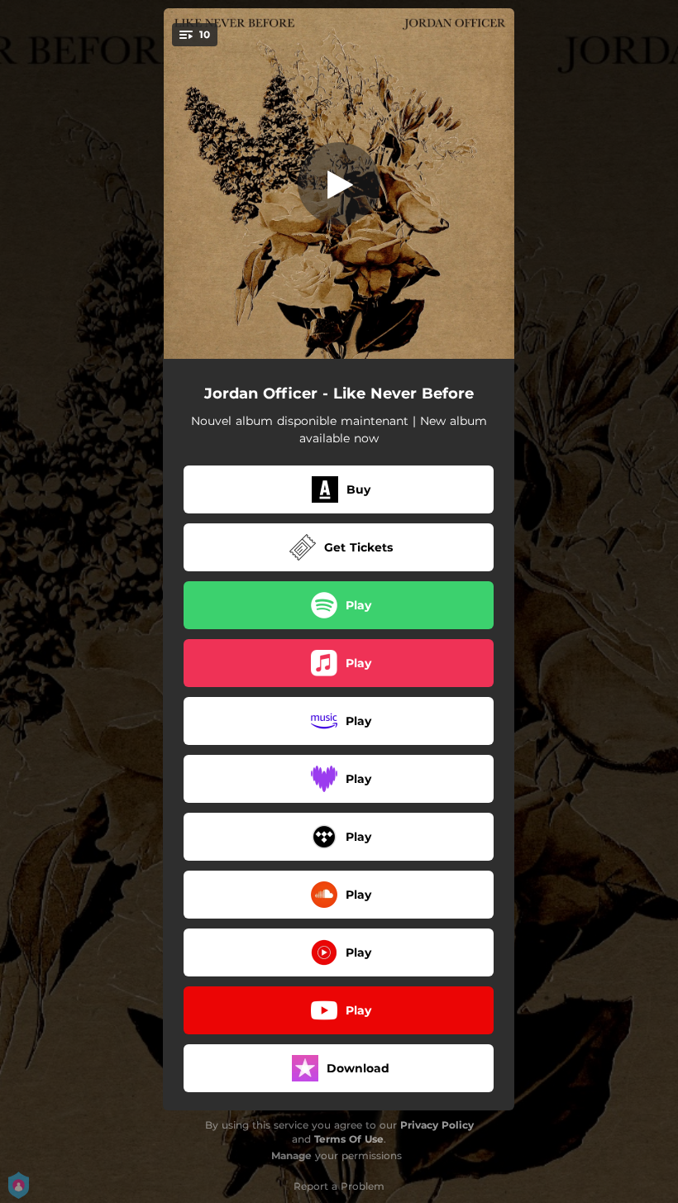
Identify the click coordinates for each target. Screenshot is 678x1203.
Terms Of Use (349, 1139)
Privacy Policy (437, 1125)
